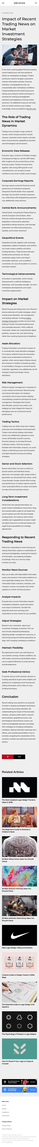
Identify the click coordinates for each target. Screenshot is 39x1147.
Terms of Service (7, 1129)
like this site (31, 109)
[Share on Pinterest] (8, 757)
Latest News (5, 1115)
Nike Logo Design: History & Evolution (17, 948)
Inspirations (5, 1112)
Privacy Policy (6, 1125)
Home (4, 1105)
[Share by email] (19, 757)
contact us (9, 1142)
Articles (4, 1108)
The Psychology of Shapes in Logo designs (19, 1034)
